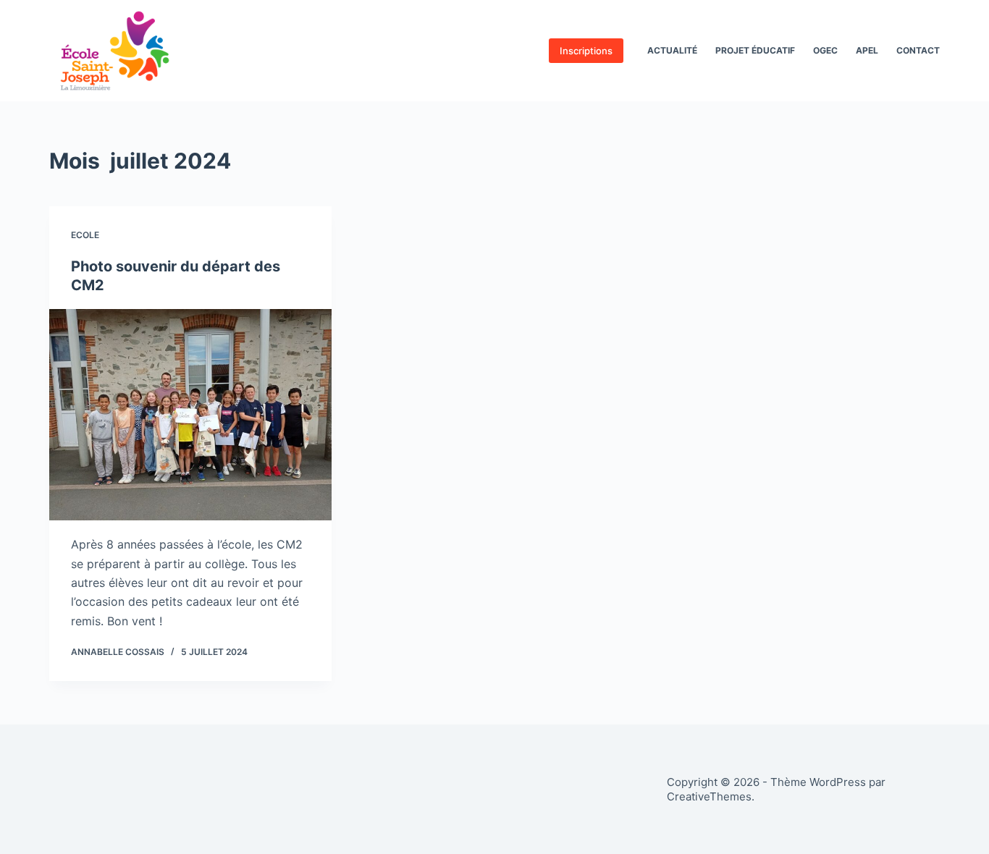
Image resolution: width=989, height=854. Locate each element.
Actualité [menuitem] (672, 50)
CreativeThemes (709, 796)
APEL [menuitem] (867, 50)
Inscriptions (586, 50)
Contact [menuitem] (918, 50)
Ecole (85, 234)
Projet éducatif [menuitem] (755, 50)
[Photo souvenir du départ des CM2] (190, 414)
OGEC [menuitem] (825, 50)
